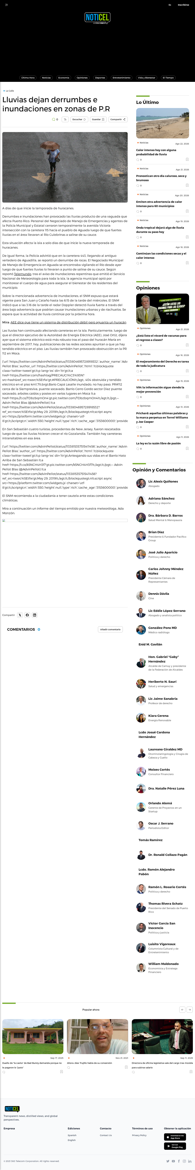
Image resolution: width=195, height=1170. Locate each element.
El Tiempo (168, 77)
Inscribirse (183, 4)
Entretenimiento (121, 77)
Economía (63, 77)
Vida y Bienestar (146, 77)
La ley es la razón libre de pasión (158, 443)
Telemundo (22, 274)
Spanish (72, 1135)
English (72, 1140)
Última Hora (27, 77)
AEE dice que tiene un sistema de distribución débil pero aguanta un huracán (68, 322)
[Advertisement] (97, 48)
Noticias (46, 77)
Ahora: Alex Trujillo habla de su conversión (24, 1063)
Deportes (100, 77)
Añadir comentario (110, 629)
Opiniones (82, 77)
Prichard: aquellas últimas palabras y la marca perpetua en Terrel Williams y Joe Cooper (162, 417)
